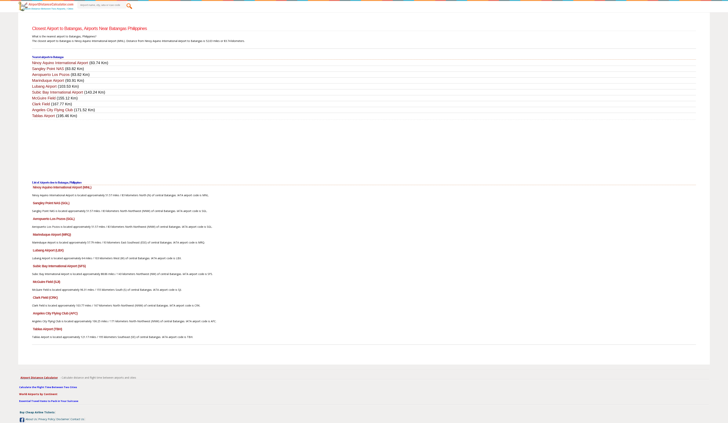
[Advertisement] (364, 148)
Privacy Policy (46, 419)
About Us (31, 419)
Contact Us (77, 419)
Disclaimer (62, 419)
